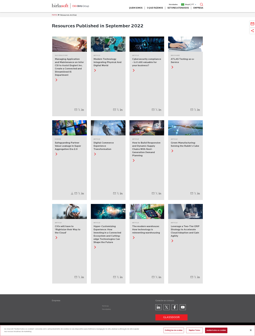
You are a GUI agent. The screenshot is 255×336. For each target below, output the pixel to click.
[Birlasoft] (62, 6)
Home (54, 15)
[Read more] (56, 81)
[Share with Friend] (75, 110)
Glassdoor (171, 317)
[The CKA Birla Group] (80, 6)
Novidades (173, 5)
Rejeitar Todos (194, 330)
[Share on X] (79, 110)
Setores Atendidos (178, 8)
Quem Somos (136, 8)
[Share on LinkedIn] (82, 110)
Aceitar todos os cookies (216, 330)
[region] (127, 330)
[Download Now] (72, 194)
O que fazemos (155, 8)
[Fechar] (251, 330)
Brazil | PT (189, 5)
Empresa (198, 8)
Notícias (105, 306)
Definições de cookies (173, 330)
